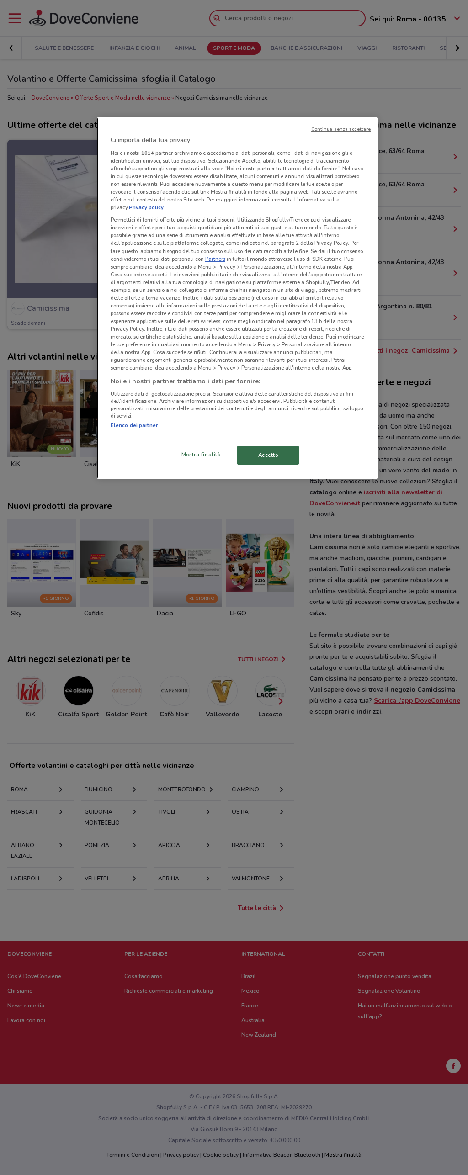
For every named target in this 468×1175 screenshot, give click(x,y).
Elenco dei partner (134, 425)
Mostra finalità (201, 454)
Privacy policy (146, 207)
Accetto (268, 455)
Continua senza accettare (341, 129)
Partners (215, 259)
